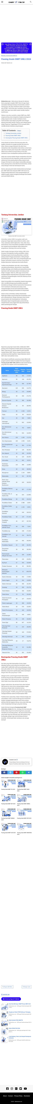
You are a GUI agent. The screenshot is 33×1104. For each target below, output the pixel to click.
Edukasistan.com (18, 1101)
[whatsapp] (23, 772)
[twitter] (10, 772)
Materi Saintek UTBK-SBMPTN (16, 1020)
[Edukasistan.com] (16, 2)
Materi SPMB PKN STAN (14, 1028)
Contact (10, 1096)
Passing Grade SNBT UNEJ (13, 135)
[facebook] (4, 772)
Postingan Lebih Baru (7, 986)
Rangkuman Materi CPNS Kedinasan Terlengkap (19, 1012)
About (5, 1096)
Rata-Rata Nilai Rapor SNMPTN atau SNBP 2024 (20, 1004)
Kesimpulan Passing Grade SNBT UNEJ (17, 138)
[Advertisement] (16, 23)
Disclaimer (27, 1096)
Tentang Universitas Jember (13, 133)
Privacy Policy (18, 1096)
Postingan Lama (26, 986)
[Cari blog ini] (31, 2)
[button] (2, 129)
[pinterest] (16, 772)
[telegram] (29, 772)
